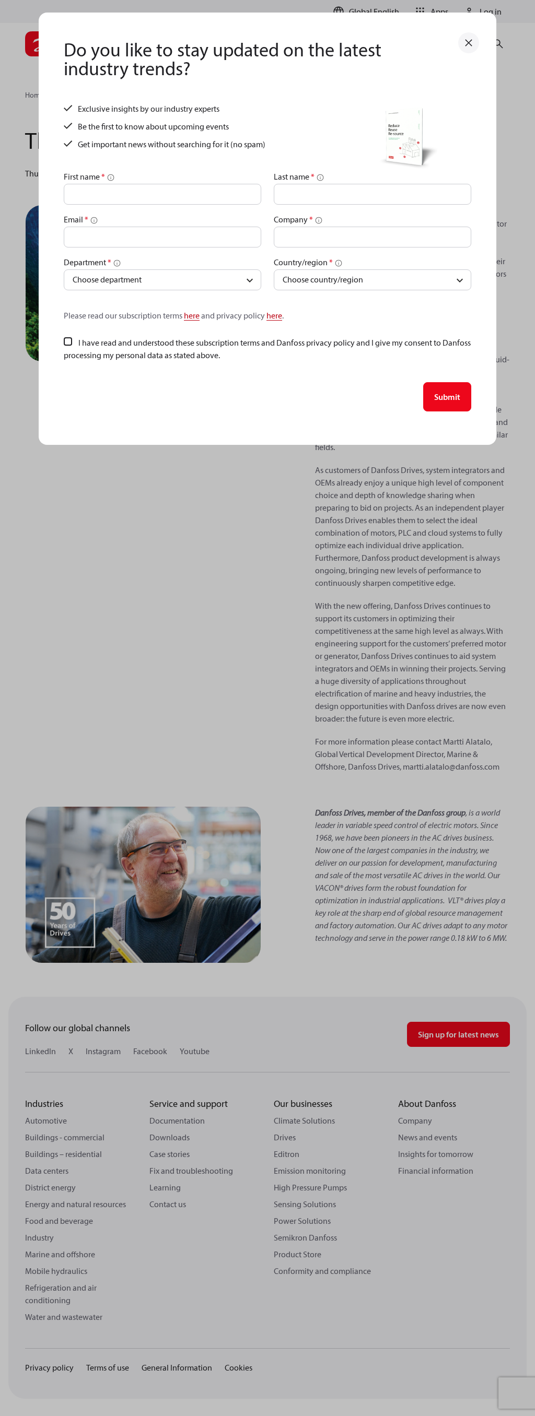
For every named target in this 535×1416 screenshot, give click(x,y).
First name (84, 176)
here (192, 315)
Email (76, 219)
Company (293, 219)
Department (87, 262)
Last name (294, 176)
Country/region (303, 262)
